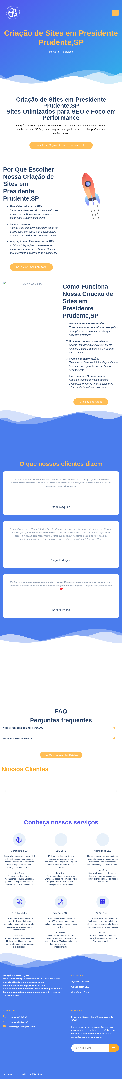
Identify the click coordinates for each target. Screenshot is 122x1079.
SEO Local (61, 850)
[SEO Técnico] (102, 902)
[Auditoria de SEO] (102, 839)
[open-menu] (115, 13)
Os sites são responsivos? (17, 738)
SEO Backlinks (19, 913)
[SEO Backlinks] (19, 902)
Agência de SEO (80, 981)
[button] (61, 729)
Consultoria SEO (19, 850)
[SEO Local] (61, 839)
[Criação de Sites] (61, 902)
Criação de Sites (61, 913)
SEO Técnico (102, 913)
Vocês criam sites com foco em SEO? (23, 727)
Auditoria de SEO (102, 850)
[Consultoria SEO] (19, 839)
